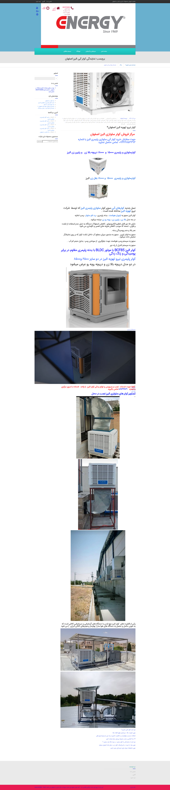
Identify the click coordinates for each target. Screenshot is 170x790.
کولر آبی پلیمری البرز (95, 120)
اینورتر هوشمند (115, 215)
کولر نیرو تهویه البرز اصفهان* (121, 127)
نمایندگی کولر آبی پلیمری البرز (73, 122)
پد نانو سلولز (91, 215)
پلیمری (125, 259)
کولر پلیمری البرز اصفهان (123, 122)
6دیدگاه (123, 124)
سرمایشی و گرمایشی (91, 51)
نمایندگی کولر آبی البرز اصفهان (88, 122)
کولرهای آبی (118, 208)
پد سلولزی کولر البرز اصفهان (69, 119)
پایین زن (115, 219)
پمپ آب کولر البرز (131, 120)
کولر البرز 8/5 (86, 120)
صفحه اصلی (104, 51)
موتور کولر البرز (99, 122)
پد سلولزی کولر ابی (81, 119)
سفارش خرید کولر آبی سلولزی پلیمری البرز (108, 139)
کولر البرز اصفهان (78, 120)
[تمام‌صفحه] (134, 396)
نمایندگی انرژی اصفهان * (130, 65)
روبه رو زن (106, 219)
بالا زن (123, 219)
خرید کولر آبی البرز (122, 120)
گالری (43, 1)
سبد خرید (38, 1)
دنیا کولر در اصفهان (49, 101)
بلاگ (121, 65)
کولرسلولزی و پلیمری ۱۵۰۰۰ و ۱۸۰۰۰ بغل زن (112, 178)
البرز (88, 119)
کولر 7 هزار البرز (104, 120)
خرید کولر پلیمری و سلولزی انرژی (46, 103)
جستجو (39, 141)
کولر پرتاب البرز (69, 120)
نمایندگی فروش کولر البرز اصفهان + (46, 106)
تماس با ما (49, 1)
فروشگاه (78, 51)
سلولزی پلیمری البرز (91, 208)
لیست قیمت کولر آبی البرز (110, 122)
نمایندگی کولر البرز (131, 124)
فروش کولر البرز (112, 120)
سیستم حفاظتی (67, 51)
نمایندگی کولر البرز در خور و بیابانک (46, 108)
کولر (133, 259)
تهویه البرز (126, 211)
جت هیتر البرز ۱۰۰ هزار (49, 105)
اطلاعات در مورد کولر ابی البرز (97, 119)
